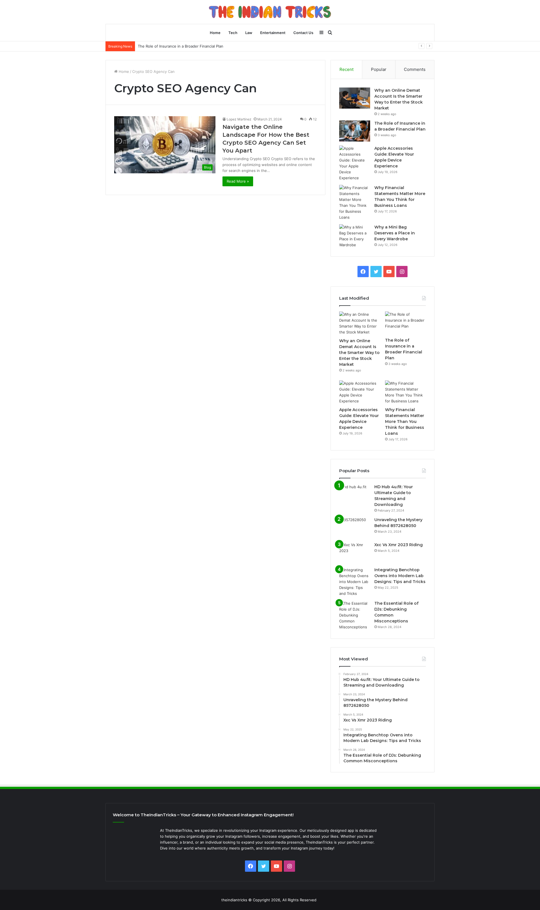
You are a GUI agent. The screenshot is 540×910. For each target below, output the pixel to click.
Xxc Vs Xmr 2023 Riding (398, 544)
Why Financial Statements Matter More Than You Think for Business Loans (404, 421)
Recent (346, 69)
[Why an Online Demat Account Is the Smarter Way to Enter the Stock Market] (354, 98)
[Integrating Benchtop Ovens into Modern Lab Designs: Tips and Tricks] (354, 582)
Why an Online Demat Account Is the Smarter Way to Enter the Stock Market (359, 352)
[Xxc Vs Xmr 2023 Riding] (354, 552)
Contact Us (303, 32)
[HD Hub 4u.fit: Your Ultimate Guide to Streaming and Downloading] (354, 494)
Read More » (238, 181)
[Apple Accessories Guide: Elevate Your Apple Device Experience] (354, 163)
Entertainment (272, 32)
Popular (378, 69)
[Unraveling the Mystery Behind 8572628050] (354, 527)
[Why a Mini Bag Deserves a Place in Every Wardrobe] (354, 236)
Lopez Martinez (239, 119)
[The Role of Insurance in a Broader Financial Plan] (354, 131)
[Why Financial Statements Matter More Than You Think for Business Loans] (354, 202)
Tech (232, 32)
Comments (415, 69)
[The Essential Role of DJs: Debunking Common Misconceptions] (354, 615)
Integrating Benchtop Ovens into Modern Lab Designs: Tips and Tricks (400, 575)
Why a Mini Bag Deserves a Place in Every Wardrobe (394, 233)
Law (248, 32)
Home (215, 32)
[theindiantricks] (270, 12)
